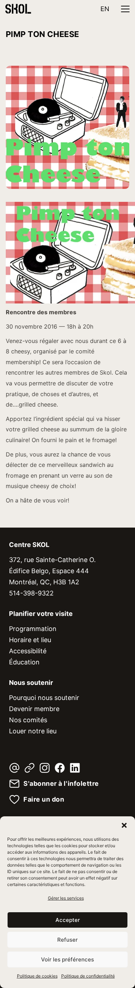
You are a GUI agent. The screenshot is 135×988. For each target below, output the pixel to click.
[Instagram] (44, 767)
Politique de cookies (37, 976)
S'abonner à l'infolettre (61, 783)
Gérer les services (66, 898)
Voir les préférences (67, 959)
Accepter (67, 920)
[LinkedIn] (74, 767)
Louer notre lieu (33, 731)
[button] (124, 825)
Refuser (67, 939)
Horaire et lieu (30, 640)
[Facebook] (59, 767)
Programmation (33, 628)
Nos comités (28, 720)
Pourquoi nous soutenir (44, 697)
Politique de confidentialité (88, 976)
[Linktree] (29, 767)
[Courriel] (14, 767)
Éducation (24, 662)
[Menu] (125, 9)
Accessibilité (27, 651)
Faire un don (43, 799)
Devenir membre (34, 709)
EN (104, 9)
